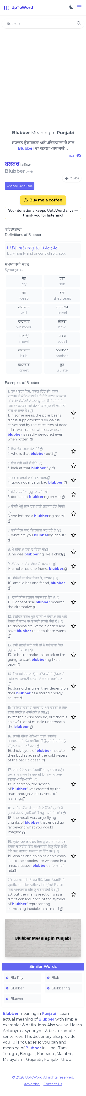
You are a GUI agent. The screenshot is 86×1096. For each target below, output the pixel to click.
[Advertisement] (43, 77)
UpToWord (33, 1077)
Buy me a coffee (46, 200)
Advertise (32, 1084)
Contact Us (52, 1084)
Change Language (19, 186)
